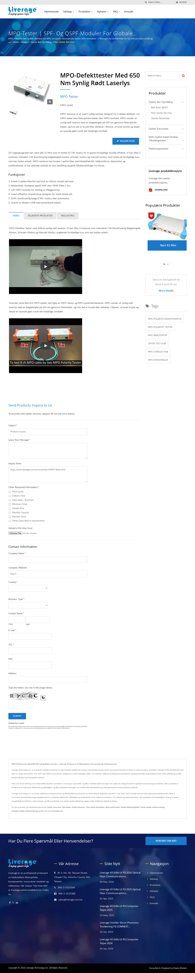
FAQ (115, 11)
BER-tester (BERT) (159, 107)
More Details (166, 290)
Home (16, 42)
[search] (146, 2)
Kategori (24, 42)
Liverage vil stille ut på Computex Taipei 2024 (119, 941)
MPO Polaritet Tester (160, 327)
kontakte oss (58, 811)
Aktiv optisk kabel (112, 807)
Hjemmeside (51, 11)
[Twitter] (13, 903)
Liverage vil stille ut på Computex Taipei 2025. (119, 908)
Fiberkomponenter (158, 149)
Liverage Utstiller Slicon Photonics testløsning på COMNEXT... (119, 924)
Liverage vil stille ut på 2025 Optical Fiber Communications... (120, 891)
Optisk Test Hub (157, 344)
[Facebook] (10, 903)
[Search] (183, 76)
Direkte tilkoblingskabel (130, 807)
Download (161, 189)
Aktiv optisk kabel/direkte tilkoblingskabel (163, 139)
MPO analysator (157, 335)
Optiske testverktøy (160, 118)
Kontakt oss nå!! (166, 841)
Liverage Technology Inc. (37, 968)
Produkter (85, 11)
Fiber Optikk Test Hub (63, 42)
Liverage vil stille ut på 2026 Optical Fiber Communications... (120, 874)
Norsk (183, 2)
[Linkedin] (17, 903)
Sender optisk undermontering (152, 807)
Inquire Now (127, 141)
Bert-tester (66, 807)
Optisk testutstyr (78, 807)
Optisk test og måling (41, 42)
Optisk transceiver (158, 129)
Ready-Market (180, 968)
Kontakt (128, 11)
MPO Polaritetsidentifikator (164, 319)
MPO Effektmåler (158, 360)
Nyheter (102, 11)
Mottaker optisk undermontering (25, 811)
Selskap (68, 11)
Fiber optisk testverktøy (95, 807)
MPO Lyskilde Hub (158, 352)
